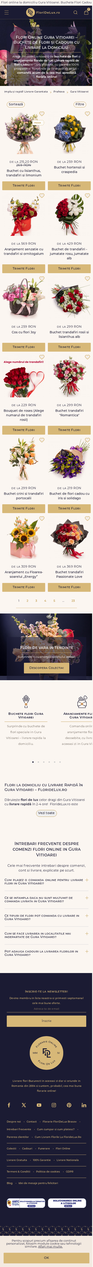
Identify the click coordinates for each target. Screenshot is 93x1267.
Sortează (16, 104)
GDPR (69, 1172)
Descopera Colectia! (46, 668)
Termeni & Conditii (19, 1172)
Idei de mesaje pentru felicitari (38, 1183)
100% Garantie (42, 1160)
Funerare (44, 1149)
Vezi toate (46, 813)
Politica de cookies (48, 1172)
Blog (10, 1183)
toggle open (6, 12)
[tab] (33, 762)
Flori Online (63, 1149)
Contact (32, 1122)
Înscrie (46, 1021)
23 (73, 600)
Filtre (80, 104)
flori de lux (43, 12)
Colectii (12, 1149)
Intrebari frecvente (19, 1129)
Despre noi (14, 1122)
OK (46, 1258)
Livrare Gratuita (17, 1160)
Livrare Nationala (68, 1160)
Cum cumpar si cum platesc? (56, 1129)
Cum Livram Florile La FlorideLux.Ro (58, 1137)
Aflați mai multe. (50, 1246)
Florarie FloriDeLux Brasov (60, 1122)
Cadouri (27, 1149)
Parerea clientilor (18, 1137)
